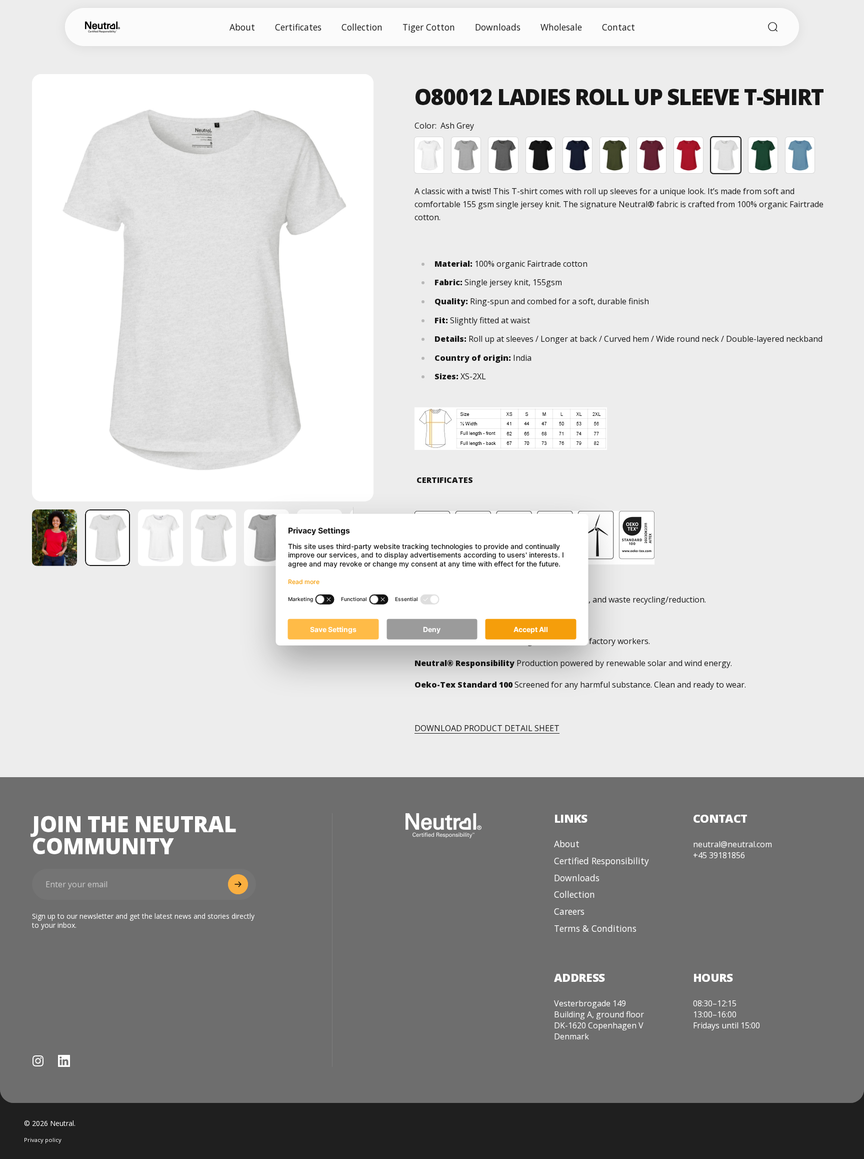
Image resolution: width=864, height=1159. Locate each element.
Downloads (577, 878)
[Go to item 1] (54, 537)
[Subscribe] (238, 884)
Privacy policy (43, 1139)
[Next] (348, 310)
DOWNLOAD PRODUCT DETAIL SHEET (487, 728)
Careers (569, 911)
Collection (574, 894)
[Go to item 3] (213, 537)
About (567, 844)
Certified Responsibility (601, 861)
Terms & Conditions (595, 928)
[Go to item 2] (160, 537)
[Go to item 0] (107, 537)
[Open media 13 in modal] (203, 287)
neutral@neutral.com (732, 844)
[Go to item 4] (266, 537)
